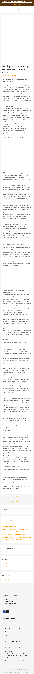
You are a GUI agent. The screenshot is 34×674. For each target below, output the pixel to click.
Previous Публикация (17, 497)
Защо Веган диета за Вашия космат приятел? (15, 534)
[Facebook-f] (4, 611)
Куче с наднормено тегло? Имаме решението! (15, 532)
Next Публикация (17, 501)
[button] (18, 9)
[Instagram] (7, 611)
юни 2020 (4, 566)
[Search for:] (17, 510)
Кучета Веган (5, 75)
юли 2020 (4, 563)
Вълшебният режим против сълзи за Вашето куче (16, 529)
